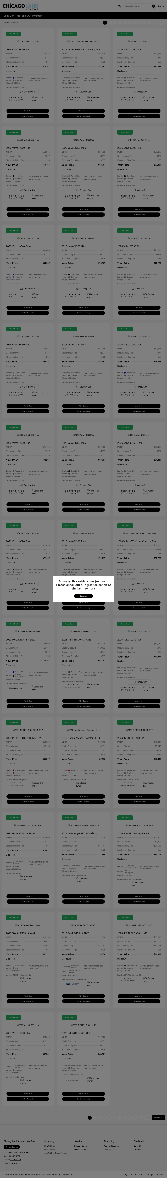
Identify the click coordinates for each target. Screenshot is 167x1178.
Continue (83, 596)
